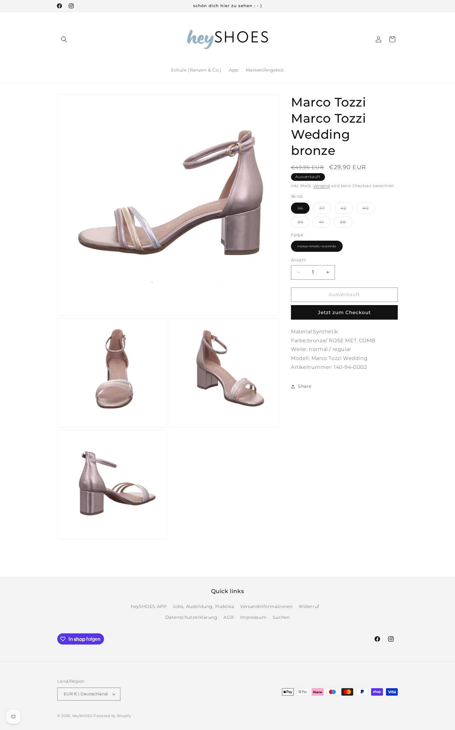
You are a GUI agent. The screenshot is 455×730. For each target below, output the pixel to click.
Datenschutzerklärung (191, 617)
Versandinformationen (266, 606)
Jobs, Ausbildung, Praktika (203, 606)
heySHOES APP (149, 606)
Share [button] (304, 386)
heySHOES (82, 716)
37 (325, 209)
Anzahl (298, 259)
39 (303, 223)
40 (368, 209)
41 (325, 223)
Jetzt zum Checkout (344, 312)
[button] (64, 39)
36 (303, 209)
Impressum (253, 617)
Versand (321, 185)
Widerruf (309, 606)
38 (346, 223)
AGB (228, 617)
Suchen (281, 617)
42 (346, 209)
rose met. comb (320, 247)
